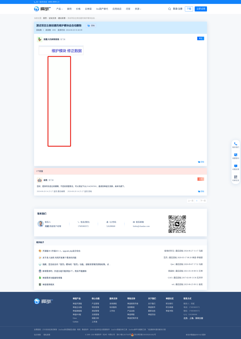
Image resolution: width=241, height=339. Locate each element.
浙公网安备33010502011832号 (145, 335)
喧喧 (78, 330)
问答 (128, 9)
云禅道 (88, 9)
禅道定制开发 (132, 318)
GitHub (75, 322)
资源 (137, 9)
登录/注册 (177, 9)
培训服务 (113, 307)
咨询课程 (113, 304)
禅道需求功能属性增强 (52, 278)
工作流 (94, 322)
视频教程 (131, 307)
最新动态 (151, 311)
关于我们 (151, 304)
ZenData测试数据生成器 (67, 330)
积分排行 (169, 304)
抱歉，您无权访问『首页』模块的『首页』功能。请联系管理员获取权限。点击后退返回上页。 (77, 264)
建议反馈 (61, 18)
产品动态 (131, 311)
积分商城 (169, 307)
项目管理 (95, 307)
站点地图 (37, 335)
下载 (189, 9)
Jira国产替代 (102, 9)
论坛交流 (52, 18)
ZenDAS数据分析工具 (119, 330)
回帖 (93, 25)
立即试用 (200, 9)
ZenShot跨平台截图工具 (137, 330)
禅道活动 (151, 314)
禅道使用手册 (132, 304)
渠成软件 (85, 330)
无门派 (62, 39)
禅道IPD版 (77, 314)
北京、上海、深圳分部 (193, 318)
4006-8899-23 (53, 2)
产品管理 (95, 304)
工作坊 (112, 311)
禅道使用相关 (48, 285)
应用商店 (117, 9)
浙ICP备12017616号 (124, 335)
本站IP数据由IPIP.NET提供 (196, 335)
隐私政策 (47, 335)
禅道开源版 (77, 304)
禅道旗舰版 (77, 311)
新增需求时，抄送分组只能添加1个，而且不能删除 (64, 271)
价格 (78, 9)
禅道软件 (151, 307)
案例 (69, 9)
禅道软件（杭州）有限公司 (105, 335)
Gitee (75, 318)
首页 (45, 18)
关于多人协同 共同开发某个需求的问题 (59, 258)
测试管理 (95, 311)
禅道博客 (131, 314)
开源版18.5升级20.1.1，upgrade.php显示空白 (61, 251)
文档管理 (95, 314)
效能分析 (95, 318)
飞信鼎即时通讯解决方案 (156, 330)
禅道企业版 (77, 307)
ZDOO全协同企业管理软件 (100, 330)
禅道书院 (169, 311)
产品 (58, 9)
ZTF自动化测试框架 (49, 330)
